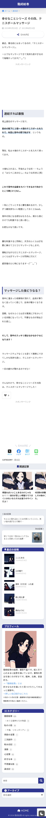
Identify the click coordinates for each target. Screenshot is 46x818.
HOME (24, 810)
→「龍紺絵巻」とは (12, 683)
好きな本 (9, 759)
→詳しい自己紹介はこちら (15, 693)
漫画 (7, 749)
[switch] (42, 814)
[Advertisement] (23, 84)
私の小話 (10, 725)
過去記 (17, 460)
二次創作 (9, 739)
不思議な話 (11, 764)
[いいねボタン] (5, 395)
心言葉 (9, 754)
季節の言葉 (10, 734)
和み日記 (9, 744)
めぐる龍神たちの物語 (18, 720)
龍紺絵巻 (23, 4)
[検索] (41, 781)
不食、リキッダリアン (17, 730)
